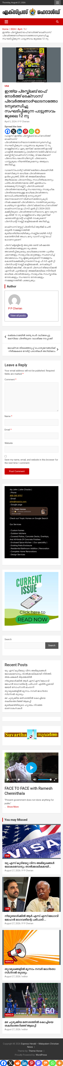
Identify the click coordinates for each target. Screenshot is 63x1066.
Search (8, 639)
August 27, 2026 (12, 870)
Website (9, 443)
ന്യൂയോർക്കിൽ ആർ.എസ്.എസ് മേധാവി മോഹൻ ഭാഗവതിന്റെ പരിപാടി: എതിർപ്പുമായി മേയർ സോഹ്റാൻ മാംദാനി (29, 684)
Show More (13, 806)
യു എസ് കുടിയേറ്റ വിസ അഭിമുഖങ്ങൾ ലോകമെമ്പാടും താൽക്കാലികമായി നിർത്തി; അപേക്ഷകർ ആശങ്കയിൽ (28, 673)
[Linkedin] (19, 131)
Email (8, 429)
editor (25, 976)
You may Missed (15, 820)
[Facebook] (7, 131)
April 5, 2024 (11, 121)
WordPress (41, 1054)
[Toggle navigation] (6, 21)
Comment (10, 379)
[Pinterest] (25, 131)
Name (8, 416)
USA (7, 86)
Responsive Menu (57, 2)
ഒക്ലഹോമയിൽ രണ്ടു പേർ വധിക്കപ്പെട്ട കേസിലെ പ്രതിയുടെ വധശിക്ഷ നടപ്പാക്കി (30, 337)
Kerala (9, 962)
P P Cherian (24, 121)
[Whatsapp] (31, 131)
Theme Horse (35, 1051)
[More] (37, 131)
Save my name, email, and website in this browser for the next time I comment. (31, 461)
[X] (13, 131)
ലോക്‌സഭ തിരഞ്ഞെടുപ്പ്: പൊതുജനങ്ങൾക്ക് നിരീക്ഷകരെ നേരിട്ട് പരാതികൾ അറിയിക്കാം (31, 350)
